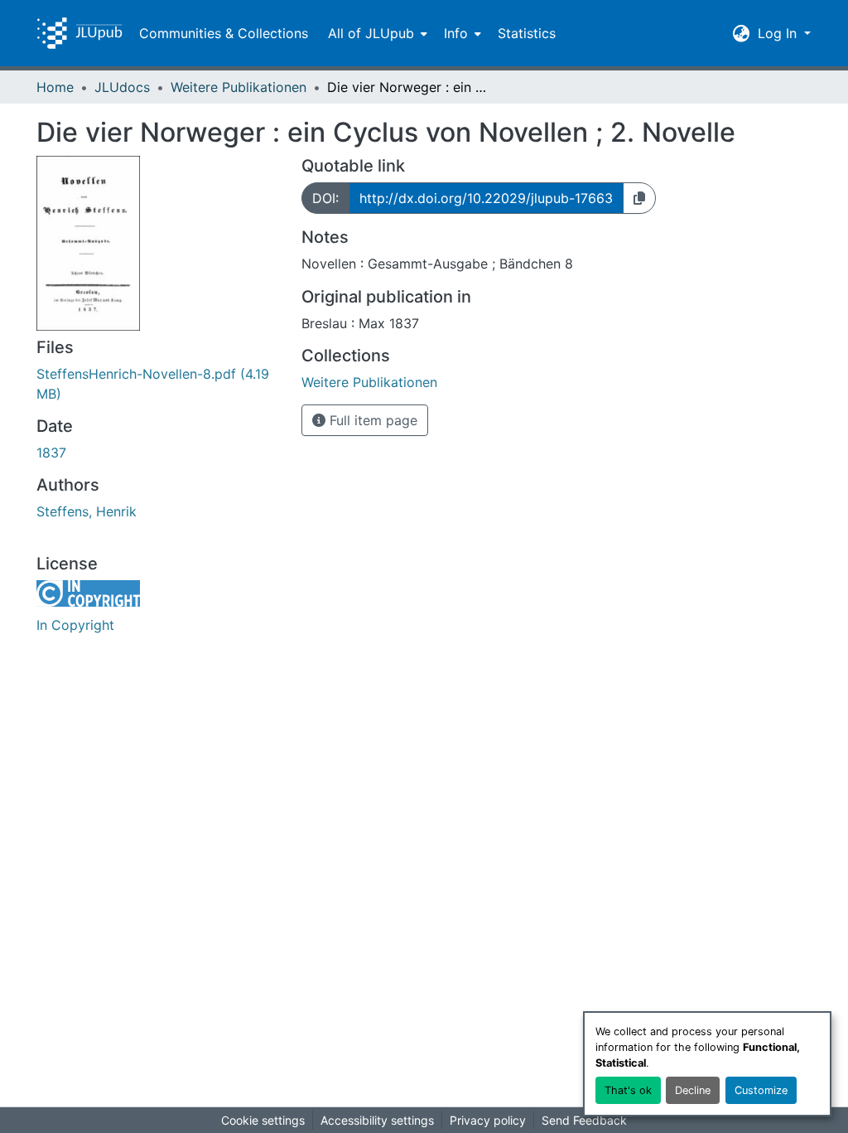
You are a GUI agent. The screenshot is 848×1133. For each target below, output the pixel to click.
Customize (761, 1090)
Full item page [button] (371, 420)
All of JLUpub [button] (371, 33)
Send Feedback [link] (584, 1120)
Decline (693, 1090)
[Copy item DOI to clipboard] (639, 198)
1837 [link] (51, 452)
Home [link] (55, 87)
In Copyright (75, 625)
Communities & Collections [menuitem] (223, 33)
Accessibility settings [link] (377, 1120)
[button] (79, 33)
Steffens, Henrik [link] (86, 511)
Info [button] (456, 33)
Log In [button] (779, 33)
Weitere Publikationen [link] (238, 87)
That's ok (628, 1090)
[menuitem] (376, 33)
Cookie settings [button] (263, 1120)
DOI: (325, 198)
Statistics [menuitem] (527, 33)
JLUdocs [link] (122, 87)
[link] (159, 384)
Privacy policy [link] (488, 1120)
